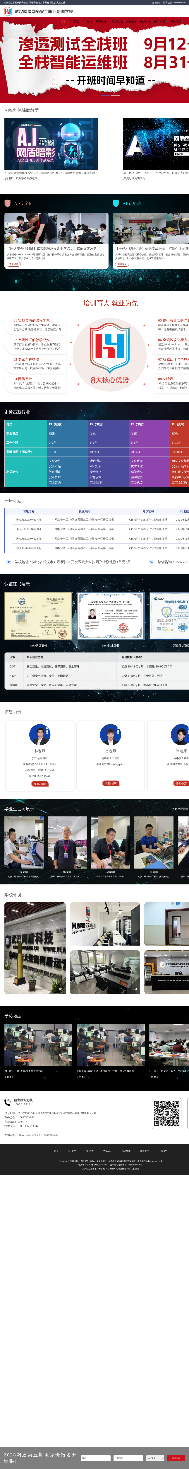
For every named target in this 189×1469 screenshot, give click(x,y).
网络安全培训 (25, 1135)
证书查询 (156, 2)
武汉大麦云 (37, 1135)
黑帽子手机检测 (51, 1135)
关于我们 (159, 21)
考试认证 (100, 21)
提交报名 (176, 1458)
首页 (64, 21)
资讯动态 (175, 21)
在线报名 (145, 21)
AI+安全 (75, 21)
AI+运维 (87, 21)
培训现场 (117, 21)
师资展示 (131, 21)
